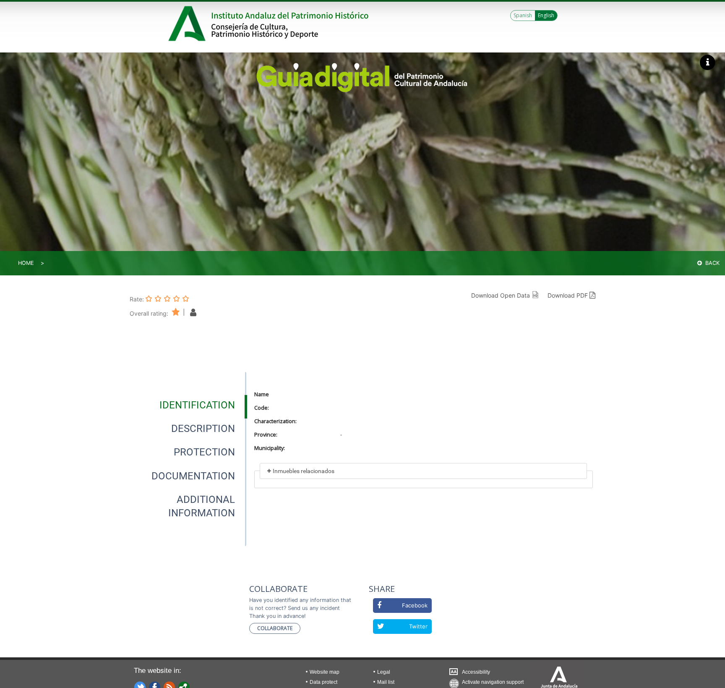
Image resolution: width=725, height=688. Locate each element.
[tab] (197, 405)
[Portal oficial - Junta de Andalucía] (188, 23)
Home (26, 263)
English (546, 15)
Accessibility (476, 672)
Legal (383, 672)
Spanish (523, 15)
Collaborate (274, 628)
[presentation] (188, 405)
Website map (324, 672)
